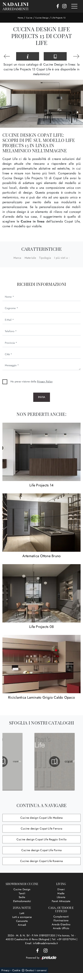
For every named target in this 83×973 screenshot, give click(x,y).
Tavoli (22, 893)
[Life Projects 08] (41, 593)
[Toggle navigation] (74, 6)
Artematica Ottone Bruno (41, 556)
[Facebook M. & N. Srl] (56, 6)
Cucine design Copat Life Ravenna (41, 861)
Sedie (22, 897)
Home (20, 17)
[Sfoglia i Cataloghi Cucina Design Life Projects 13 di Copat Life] (55, 56)
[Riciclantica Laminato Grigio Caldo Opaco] (41, 664)
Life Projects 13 (58, 17)
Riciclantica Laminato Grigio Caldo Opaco (41, 697)
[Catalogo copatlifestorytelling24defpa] (28, 762)
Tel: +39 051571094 (64, 939)
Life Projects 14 (41, 485)
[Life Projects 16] (76, 56)
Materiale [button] (30, 258)
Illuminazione (60, 920)
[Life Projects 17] (6, 56)
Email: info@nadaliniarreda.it (41, 943)
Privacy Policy (45, 381)
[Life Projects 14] (41, 452)
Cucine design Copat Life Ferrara (41, 828)
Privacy (5, 970)
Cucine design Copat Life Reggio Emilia (42, 839)
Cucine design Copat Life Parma (41, 850)
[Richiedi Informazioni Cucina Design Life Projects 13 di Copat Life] (27, 56)
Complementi (61, 916)
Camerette (22, 921)
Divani (61, 889)
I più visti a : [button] (62, 258)
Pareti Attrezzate (61, 901)
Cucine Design (42, 17)
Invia (41, 397)
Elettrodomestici (22, 901)
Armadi (22, 925)
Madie (60, 893)
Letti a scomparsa (22, 917)
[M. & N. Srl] (15, 6)
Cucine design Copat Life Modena (41, 818)
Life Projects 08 (41, 626)
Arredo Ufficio (61, 928)
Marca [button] (17, 258)
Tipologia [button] (45, 258)
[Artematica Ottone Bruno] (41, 522)
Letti (22, 913)
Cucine (29, 17)
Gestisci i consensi (36, 970)
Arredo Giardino (61, 924)
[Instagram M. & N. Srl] (63, 6)
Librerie (61, 897)
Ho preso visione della (31, 381)
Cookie (16, 970)
